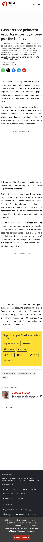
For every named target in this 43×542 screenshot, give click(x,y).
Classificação (8, 494)
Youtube (23, 349)
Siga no (7, 344)
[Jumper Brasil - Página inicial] (8, 4)
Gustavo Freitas (10, 63)
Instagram (10, 349)
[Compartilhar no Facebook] (14, 70)
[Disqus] (21, 439)
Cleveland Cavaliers (8, 373)
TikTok (34, 355)
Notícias (4, 377)
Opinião (25, 489)
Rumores (16, 489)
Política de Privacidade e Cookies (21, 531)
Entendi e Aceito (21, 537)
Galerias (34, 489)
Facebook (23, 355)
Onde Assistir (21, 494)
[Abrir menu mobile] (39, 4)
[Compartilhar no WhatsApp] (3, 70)
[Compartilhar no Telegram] (19, 70)
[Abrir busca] (33, 4)
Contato (20, 498)
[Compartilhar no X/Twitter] (8, 70)
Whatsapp (29, 343)
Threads (10, 360)
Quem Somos (8, 498)
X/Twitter (10, 355)
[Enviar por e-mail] (24, 70)
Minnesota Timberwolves (26, 373)
